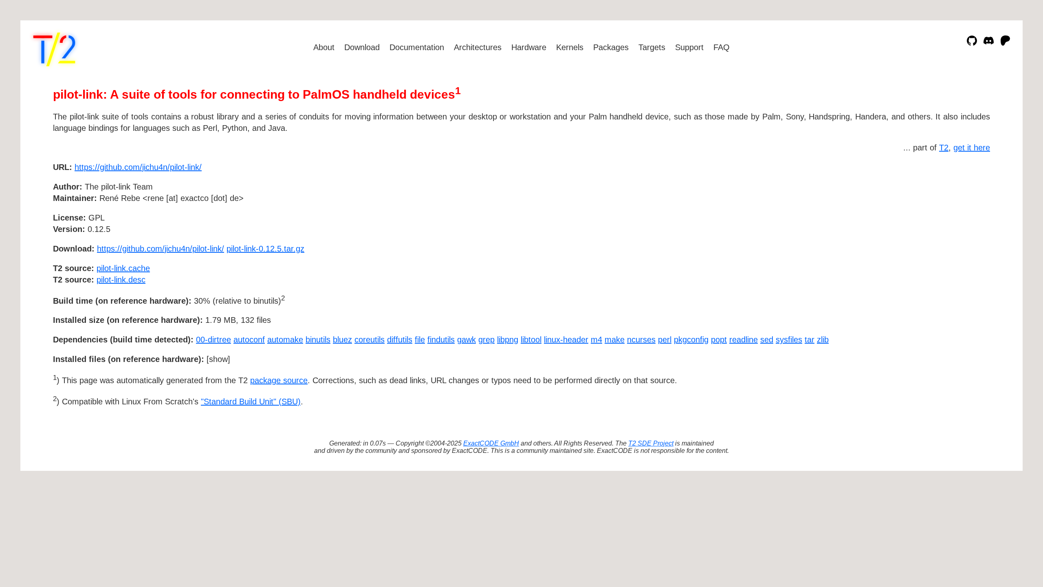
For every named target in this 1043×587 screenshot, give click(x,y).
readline (743, 339)
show (218, 359)
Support (689, 47)
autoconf (249, 339)
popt (719, 339)
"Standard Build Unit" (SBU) (251, 401)
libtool (531, 339)
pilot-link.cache (123, 268)
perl (664, 339)
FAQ (721, 47)
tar (809, 339)
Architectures (478, 47)
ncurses (641, 339)
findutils (441, 339)
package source (279, 380)
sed (766, 339)
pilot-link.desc (121, 279)
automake (285, 339)
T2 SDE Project (650, 443)
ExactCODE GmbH (491, 443)
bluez (342, 339)
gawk (466, 339)
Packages (611, 47)
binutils (318, 339)
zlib (823, 339)
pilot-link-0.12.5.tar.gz (265, 248)
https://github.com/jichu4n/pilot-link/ (138, 167)
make (615, 339)
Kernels (569, 47)
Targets (651, 47)
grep (486, 339)
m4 (596, 339)
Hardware (528, 47)
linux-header (566, 339)
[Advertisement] (965, 214)
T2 (943, 147)
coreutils (369, 339)
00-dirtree (213, 339)
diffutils (399, 339)
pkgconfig (691, 339)
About (323, 47)
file (420, 339)
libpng (507, 339)
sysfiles (789, 339)
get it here (971, 147)
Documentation (416, 47)
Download (362, 47)
